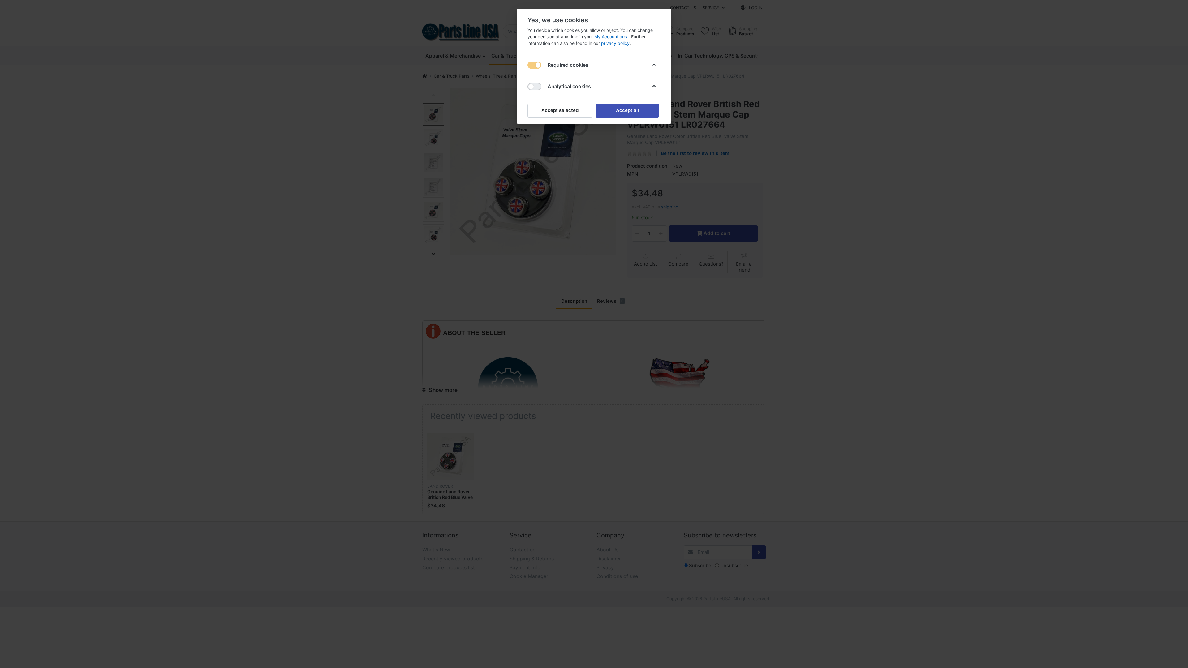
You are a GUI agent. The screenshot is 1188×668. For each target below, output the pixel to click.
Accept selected (560, 110)
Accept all (627, 110)
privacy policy (615, 43)
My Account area (611, 36)
